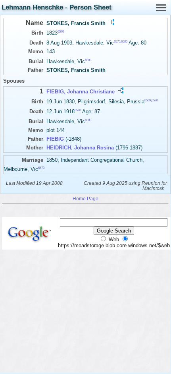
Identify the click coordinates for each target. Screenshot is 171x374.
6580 (124, 41)
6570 (61, 31)
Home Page (85, 198)
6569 (147, 100)
